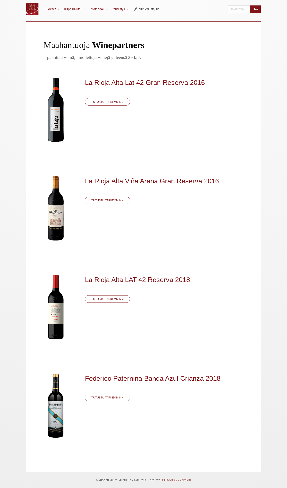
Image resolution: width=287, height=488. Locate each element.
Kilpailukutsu (73, 9)
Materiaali (97, 9)
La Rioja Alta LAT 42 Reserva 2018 (137, 279)
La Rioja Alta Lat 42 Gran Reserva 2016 (145, 82)
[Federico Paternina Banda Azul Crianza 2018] (55, 405)
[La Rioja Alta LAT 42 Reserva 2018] (56, 306)
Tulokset (50, 9)
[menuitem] (52, 9)
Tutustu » (107, 101)
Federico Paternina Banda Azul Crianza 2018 (152, 378)
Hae (255, 9)
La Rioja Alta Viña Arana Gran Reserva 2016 (152, 181)
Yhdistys (119, 9)
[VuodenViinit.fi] (34, 9)
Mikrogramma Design (176, 480)
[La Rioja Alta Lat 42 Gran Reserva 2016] (56, 109)
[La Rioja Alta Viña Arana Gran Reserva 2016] (56, 208)
